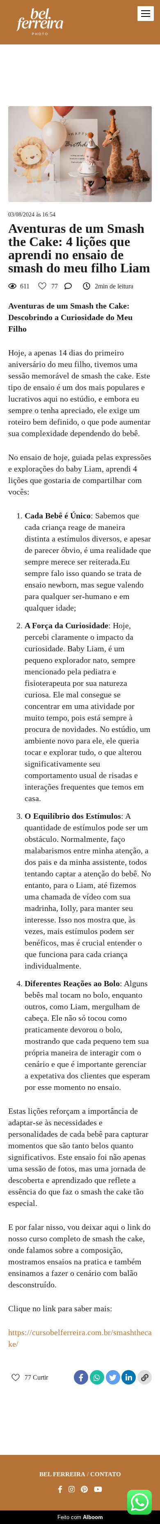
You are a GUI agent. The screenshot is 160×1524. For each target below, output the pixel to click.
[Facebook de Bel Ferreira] (60, 1490)
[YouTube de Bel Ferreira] (98, 1490)
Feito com (80, 1517)
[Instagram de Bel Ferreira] (72, 1490)
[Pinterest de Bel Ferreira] (84, 1490)
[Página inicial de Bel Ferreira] (39, 22)
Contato (105, 1474)
